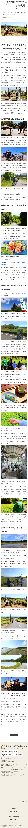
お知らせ (10, 4)
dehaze (26, 2)
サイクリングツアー (6, 17)
